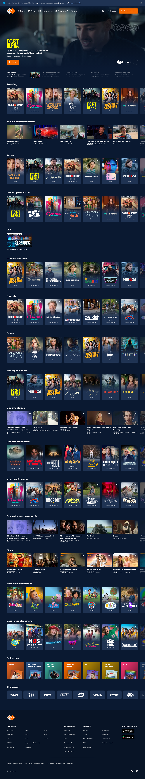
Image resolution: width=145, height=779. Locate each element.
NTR (26, 739)
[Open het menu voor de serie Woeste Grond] (60, 90)
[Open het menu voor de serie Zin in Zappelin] (41, 589)
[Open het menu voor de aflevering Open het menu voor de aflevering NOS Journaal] (29, 127)
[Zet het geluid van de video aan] (128, 62)
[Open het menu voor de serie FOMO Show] (22, 90)
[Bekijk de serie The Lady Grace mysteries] (91, 637)
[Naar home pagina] (11, 11)
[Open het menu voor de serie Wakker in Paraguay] (79, 484)
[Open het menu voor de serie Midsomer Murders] (98, 198)
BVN (84, 743)
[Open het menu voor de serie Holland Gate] (117, 447)
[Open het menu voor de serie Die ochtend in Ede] (60, 447)
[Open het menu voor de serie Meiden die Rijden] (117, 264)
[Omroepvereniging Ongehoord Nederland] (30, 695)
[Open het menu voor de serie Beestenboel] (41, 198)
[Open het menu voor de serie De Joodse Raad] (98, 376)
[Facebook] (132, 771)
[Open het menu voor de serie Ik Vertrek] (41, 264)
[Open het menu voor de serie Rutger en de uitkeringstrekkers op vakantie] (98, 484)
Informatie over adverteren (64, 764)
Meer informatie (75, 3)
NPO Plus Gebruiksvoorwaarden (34, 764)
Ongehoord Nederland (32, 743)
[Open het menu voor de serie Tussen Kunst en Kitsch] (79, 198)
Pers (65, 739)
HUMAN (9, 743)
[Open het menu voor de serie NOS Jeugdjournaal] (41, 626)
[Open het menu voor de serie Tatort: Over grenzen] (117, 339)
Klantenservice (69, 751)
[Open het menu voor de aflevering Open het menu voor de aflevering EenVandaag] (83, 127)
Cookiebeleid (50, 764)
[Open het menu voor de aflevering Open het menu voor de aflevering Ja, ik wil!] (109, 522)
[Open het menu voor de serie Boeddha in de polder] (117, 301)
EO (8, 739)
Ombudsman (106, 739)
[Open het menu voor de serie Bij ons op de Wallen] (117, 484)
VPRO (46, 730)
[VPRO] (64, 695)
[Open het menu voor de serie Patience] (60, 339)
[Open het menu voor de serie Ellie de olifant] (117, 589)
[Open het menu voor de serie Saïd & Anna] (79, 589)
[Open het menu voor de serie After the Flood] (41, 339)
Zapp (85, 734)
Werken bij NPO (69, 747)
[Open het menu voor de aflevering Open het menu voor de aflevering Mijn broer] (56, 413)
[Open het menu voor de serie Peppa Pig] (60, 589)
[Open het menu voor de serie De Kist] (98, 301)
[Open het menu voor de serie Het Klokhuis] (117, 626)
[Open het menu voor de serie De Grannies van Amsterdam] (41, 90)
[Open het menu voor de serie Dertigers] (98, 160)
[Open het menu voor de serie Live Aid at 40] (98, 447)
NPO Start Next (88, 739)
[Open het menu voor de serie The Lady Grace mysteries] (98, 626)
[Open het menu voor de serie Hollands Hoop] (117, 376)
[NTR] (14, 695)
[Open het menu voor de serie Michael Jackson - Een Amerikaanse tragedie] (41, 447)
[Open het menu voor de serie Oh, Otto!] (117, 160)
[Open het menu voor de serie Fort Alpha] (98, 90)
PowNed (28, 747)
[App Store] (128, 731)
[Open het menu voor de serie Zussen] (60, 160)
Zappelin (86, 730)
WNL (45, 734)
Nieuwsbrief (68, 743)
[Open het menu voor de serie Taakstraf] (136, 626)
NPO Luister (87, 747)
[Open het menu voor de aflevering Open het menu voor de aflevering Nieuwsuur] (56, 127)
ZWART (46, 739)
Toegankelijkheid (69, 734)
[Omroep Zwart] (114, 695)
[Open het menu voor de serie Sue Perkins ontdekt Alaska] (60, 264)
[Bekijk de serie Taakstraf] (129, 637)
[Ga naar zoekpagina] (103, 11)
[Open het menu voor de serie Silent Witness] (79, 339)
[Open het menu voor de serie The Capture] (136, 339)
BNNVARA (10, 734)
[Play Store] (128, 737)
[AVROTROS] (130, 695)
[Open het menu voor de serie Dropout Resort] (60, 484)
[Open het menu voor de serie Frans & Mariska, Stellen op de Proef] (136, 484)
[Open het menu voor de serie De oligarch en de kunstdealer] (136, 447)
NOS (26, 734)
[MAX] (80, 695)
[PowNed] (47, 695)
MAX (26, 730)
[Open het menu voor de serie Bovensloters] (117, 90)
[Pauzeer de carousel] (135, 62)
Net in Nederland (107, 743)
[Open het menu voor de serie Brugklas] (60, 626)
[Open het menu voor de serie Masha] (22, 589)
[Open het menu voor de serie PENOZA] (136, 160)
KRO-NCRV (10, 747)
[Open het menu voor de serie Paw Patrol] (98, 589)
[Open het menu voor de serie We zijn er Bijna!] (79, 90)
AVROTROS (10, 730)
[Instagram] (137, 771)
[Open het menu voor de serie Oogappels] (136, 376)
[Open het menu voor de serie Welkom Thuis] (79, 626)
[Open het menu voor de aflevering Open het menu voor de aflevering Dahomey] (136, 522)
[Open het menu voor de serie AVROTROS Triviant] (136, 90)
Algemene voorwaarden (14, 764)
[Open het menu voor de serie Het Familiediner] (60, 301)
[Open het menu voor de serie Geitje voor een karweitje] (136, 589)
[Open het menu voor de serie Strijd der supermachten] (79, 447)
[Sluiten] (141, 3)
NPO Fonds (105, 734)
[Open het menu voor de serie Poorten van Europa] (22, 447)
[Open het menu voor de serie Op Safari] (98, 264)
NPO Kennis (105, 730)
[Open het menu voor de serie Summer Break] (22, 626)
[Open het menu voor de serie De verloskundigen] (79, 301)
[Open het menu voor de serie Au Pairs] (136, 301)
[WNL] (97, 695)
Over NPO (67, 730)
